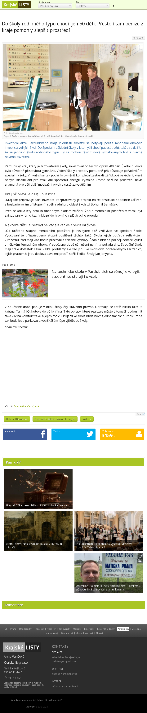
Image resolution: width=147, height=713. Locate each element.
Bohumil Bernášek (16, 419)
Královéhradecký (106, 628)
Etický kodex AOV (53, 700)
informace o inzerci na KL (65, 686)
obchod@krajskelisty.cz (64, 674)
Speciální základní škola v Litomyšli (55, 419)
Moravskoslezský (84, 633)
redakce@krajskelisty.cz (65, 661)
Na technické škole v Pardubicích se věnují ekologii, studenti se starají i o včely (96, 274)
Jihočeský (39, 628)
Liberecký (89, 628)
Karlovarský (64, 628)
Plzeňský (51, 628)
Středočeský (25, 628)
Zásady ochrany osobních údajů (27, 700)
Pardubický (123, 628)
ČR (6, 628)
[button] (55, 5)
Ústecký (77, 628)
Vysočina (136, 628)
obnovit (113, 5)
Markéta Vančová (26, 406)
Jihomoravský (51, 633)
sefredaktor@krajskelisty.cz (67, 657)
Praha (13, 628)
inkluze (87, 419)
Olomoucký (67, 633)
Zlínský (99, 633)
